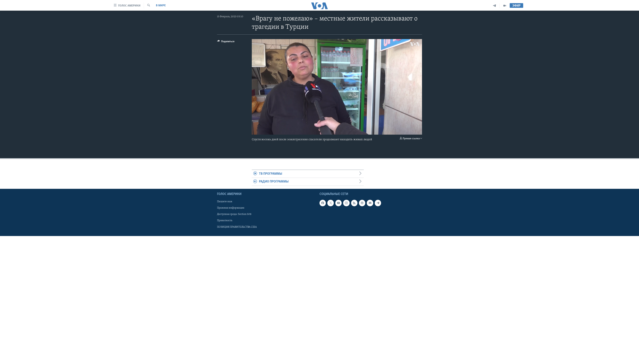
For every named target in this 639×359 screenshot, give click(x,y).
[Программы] (505, 5)
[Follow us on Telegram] (378, 203)
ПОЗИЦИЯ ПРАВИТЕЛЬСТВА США (237, 227)
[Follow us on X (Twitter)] (330, 203)
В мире (161, 5)
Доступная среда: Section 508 (234, 214)
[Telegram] (494, 5)
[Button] (225, 42)
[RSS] (354, 203)
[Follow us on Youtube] (338, 203)
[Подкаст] (362, 203)
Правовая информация (230, 208)
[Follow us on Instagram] (346, 203)
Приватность (224, 220)
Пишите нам (224, 201)
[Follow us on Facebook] (323, 203)
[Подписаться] (370, 203)
